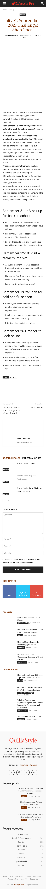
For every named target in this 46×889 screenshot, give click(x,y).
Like (9, 586)
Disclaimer (19, 876)
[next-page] (8, 500)
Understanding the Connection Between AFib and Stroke (30, 657)
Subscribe (37, 586)
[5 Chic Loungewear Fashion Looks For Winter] (9, 805)
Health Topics (22, 710)
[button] (4, 3)
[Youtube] (34, 772)
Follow (23, 586)
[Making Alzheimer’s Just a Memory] (9, 620)
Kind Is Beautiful (35, 407)
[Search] (42, 3)
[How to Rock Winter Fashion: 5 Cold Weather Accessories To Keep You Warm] (9, 791)
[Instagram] (19, 772)
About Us (24, 879)
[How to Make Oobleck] (9, 466)
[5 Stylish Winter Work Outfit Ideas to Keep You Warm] (9, 817)
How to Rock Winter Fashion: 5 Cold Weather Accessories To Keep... (30, 791)
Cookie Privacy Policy (33, 876)
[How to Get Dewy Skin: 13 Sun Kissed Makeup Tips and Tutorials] (9, 632)
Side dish (21, 647)
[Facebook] (11, 43)
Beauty (20, 635)
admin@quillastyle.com (28, 765)
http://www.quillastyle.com (23, 442)
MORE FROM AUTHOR (31, 458)
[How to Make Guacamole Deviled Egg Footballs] (9, 645)
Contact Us (34, 879)
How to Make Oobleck (26, 463)
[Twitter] (17, 43)
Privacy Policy (8, 876)
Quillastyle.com (18, 885)
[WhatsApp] (28, 43)
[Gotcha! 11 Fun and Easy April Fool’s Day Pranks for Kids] (9, 690)
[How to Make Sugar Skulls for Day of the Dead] (9, 491)
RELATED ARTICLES (11, 458)
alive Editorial (12, 36)
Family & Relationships (25, 693)
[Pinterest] (22, 43)
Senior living (22, 662)
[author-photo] (23, 435)
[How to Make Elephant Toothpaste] (9, 478)
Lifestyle (12, 9)
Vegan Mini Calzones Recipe (29, 716)
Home (5, 9)
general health (23, 623)
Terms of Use (13, 879)
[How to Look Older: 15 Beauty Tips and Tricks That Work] (9, 678)
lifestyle (13, 377)
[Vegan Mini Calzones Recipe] (9, 719)
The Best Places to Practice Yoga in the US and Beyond (12, 410)
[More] (34, 43)
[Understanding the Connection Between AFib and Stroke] (9, 657)
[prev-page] (4, 500)
